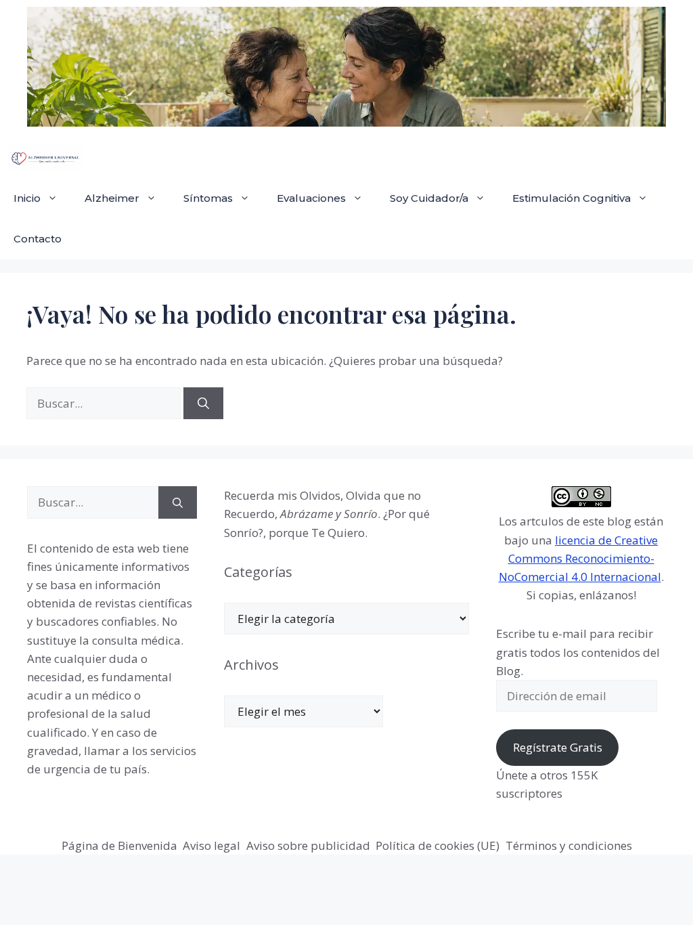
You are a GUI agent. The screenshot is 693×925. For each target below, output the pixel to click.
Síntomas (208, 198)
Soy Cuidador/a (429, 198)
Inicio (27, 198)
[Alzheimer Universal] (45, 157)
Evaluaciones (311, 198)
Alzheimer (112, 198)
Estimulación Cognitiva (571, 198)
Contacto (38, 238)
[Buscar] (203, 403)
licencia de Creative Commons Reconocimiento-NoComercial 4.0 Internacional (580, 558)
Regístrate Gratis (557, 747)
